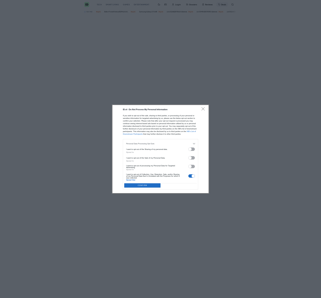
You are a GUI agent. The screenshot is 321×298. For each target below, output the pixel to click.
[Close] (204, 109)
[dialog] (160, 149)
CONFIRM (142, 185)
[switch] (191, 149)
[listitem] (160, 143)
